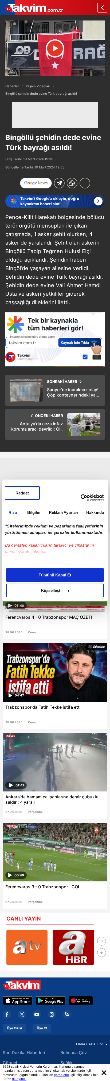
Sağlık (66, 1062)
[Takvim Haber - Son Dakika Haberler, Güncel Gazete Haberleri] (31, 7)
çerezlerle (61, 1075)
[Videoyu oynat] (55, 48)
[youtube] (37, 1014)
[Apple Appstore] (18, 1000)
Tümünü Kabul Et (55, 575)
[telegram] (59, 183)
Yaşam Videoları (38, 86)
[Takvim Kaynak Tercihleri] (55, 339)
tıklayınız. (19, 1079)
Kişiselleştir (52, 590)
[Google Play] (50, 1000)
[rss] (66, 1014)
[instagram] (52, 1014)
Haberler (12, 86)
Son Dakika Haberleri (24, 1052)
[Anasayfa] (102, 8)
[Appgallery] (81, 1000)
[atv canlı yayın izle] (27, 947)
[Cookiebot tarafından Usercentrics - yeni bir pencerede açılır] (80, 497)
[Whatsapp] (72, 183)
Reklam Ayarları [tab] (63, 512)
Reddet (22, 493)
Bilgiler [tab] (34, 512)
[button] (101, 941)
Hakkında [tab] (95, 512)
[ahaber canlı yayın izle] (73, 947)
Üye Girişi (14, 1028)
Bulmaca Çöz (73, 1052)
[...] (85, 183)
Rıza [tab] (13, 512)
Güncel (10, 1062)
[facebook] (7, 1014)
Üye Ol (42, 1028)
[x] (22, 1014)
